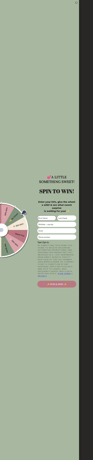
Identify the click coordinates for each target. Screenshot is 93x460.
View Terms (64, 274)
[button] (76, 2)
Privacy (42, 276)
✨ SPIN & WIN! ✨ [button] (57, 284)
